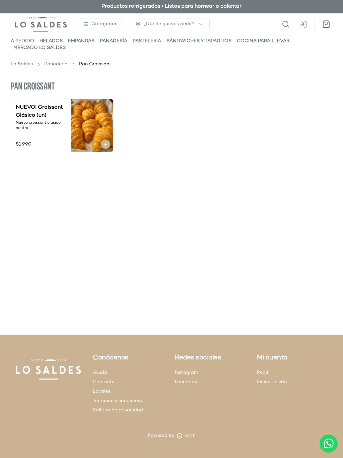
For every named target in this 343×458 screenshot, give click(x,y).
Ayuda (100, 372)
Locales (101, 391)
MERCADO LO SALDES (39, 47)
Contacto (104, 382)
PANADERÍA (113, 41)
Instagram (186, 372)
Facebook (186, 382)
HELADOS (51, 41)
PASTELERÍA (147, 41)
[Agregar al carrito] (105, 144)
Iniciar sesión (272, 382)
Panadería (56, 64)
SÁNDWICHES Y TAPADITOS (198, 41)
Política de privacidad (118, 410)
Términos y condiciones (119, 400)
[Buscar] (286, 24)
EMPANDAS (81, 41)
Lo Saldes (22, 64)
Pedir (263, 372)
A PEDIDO (22, 41)
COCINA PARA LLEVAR (263, 41)
